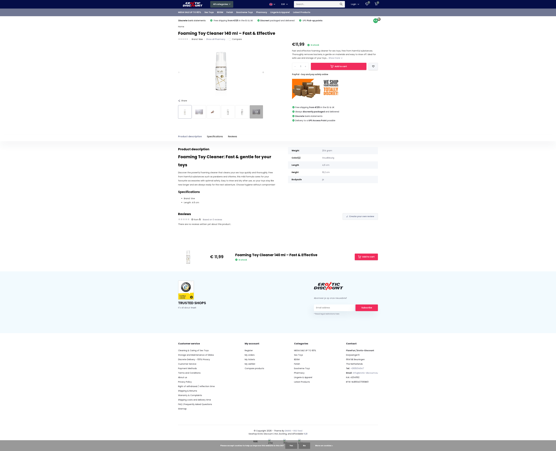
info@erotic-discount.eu (365, 372)
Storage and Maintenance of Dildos (196, 355)
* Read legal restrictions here (326, 314)
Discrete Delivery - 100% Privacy (194, 359)
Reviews (232, 136)
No (304, 445)
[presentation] (179, 72)
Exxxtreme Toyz (244, 12)
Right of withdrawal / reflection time (196, 386)
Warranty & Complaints (190, 395)
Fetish (229, 12)
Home (181, 26)
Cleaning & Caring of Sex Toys (193, 350)
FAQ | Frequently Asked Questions (195, 404)
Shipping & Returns (187, 390)
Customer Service (187, 363)
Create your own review (361, 216)
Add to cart (341, 66)
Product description (190, 136)
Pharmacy (261, 12)
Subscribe (366, 307)
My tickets (250, 359)
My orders (250, 355)
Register (249, 350)
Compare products (254, 368)
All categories (220, 4)
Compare (237, 39)
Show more (335, 58)
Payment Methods (187, 368)
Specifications (215, 136)
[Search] (341, 4)
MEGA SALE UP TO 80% (189, 12)
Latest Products (301, 12)
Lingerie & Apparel (280, 12)
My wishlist (250, 363)
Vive (201, 39)
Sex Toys (209, 12)
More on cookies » (324, 445)
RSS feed (297, 430)
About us (182, 377)
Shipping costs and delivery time (194, 399)
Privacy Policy (185, 381)
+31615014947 (357, 368)
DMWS (288, 430)
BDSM (220, 12)
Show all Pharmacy (215, 39)
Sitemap (182, 408)
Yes (291, 445)
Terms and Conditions (189, 372)
